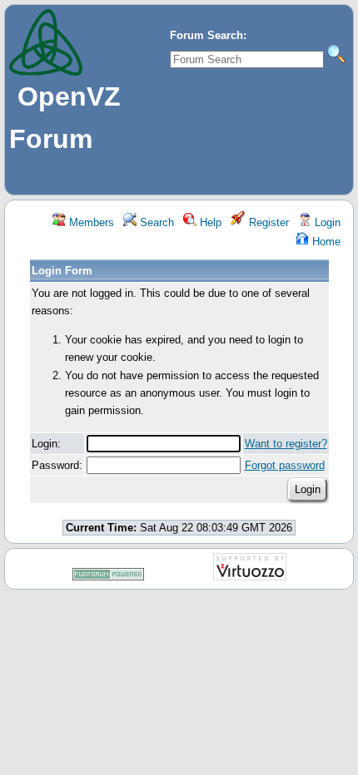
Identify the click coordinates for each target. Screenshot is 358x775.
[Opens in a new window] (108, 577)
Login (326, 222)
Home (325, 241)
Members (90, 222)
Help (208, 222)
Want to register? (286, 443)
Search (155, 222)
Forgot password (285, 465)
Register (267, 222)
